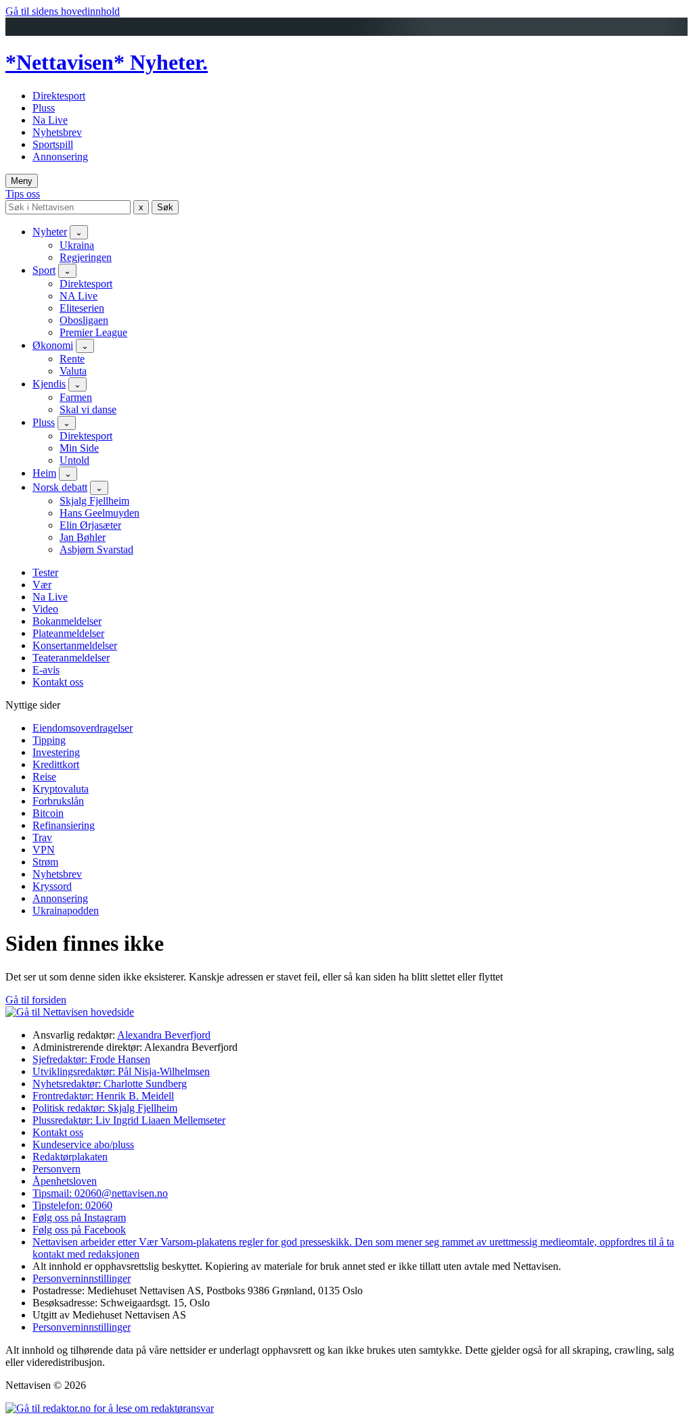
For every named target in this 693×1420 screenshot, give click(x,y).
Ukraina (77, 245)
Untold (74, 460)
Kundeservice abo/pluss (83, 1144)
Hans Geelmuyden (99, 513)
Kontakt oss (57, 682)
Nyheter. (169, 62)
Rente (72, 358)
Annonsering (60, 156)
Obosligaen (84, 320)
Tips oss (22, 193)
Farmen (76, 397)
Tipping (49, 740)
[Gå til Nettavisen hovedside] (69, 1012)
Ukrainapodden (65, 910)
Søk (165, 207)
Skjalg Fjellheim (94, 500)
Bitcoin (48, 813)
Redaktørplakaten (70, 1156)
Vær (41, 584)
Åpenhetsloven (64, 1181)
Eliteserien (82, 308)
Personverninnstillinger (81, 1278)
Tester (45, 572)
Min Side (79, 448)
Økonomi (52, 345)
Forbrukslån (58, 801)
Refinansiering (63, 825)
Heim (44, 473)
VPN (43, 849)
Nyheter (49, 231)
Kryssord (52, 886)
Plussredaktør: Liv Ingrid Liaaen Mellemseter (128, 1120)
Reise (44, 776)
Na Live (50, 120)
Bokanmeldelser (67, 621)
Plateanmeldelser (68, 633)
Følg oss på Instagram (79, 1217)
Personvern (56, 1169)
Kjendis (49, 383)
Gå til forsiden (35, 999)
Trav (42, 837)
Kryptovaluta (60, 789)
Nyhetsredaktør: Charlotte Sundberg (109, 1083)
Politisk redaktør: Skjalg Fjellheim (104, 1108)
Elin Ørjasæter (90, 525)
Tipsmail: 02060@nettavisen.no (100, 1193)
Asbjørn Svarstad (96, 549)
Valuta (73, 371)
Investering (56, 752)
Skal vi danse (88, 409)
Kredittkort (55, 764)
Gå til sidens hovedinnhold (62, 11)
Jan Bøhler (83, 537)
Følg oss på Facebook (79, 1229)
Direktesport (58, 95)
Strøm (45, 862)
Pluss (43, 108)
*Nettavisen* (67, 62)
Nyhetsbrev (57, 132)
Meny (21, 181)
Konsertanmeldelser (74, 645)
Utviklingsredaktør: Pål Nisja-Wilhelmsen (121, 1071)
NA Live (78, 296)
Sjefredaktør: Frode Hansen (91, 1059)
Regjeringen (86, 257)
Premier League (93, 332)
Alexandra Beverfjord (163, 1035)
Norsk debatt (59, 487)
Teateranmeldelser (71, 657)
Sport (43, 270)
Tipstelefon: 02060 (72, 1205)
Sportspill (52, 144)
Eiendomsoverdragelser (82, 728)
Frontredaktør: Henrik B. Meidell (103, 1096)
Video (45, 609)
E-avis (46, 670)
